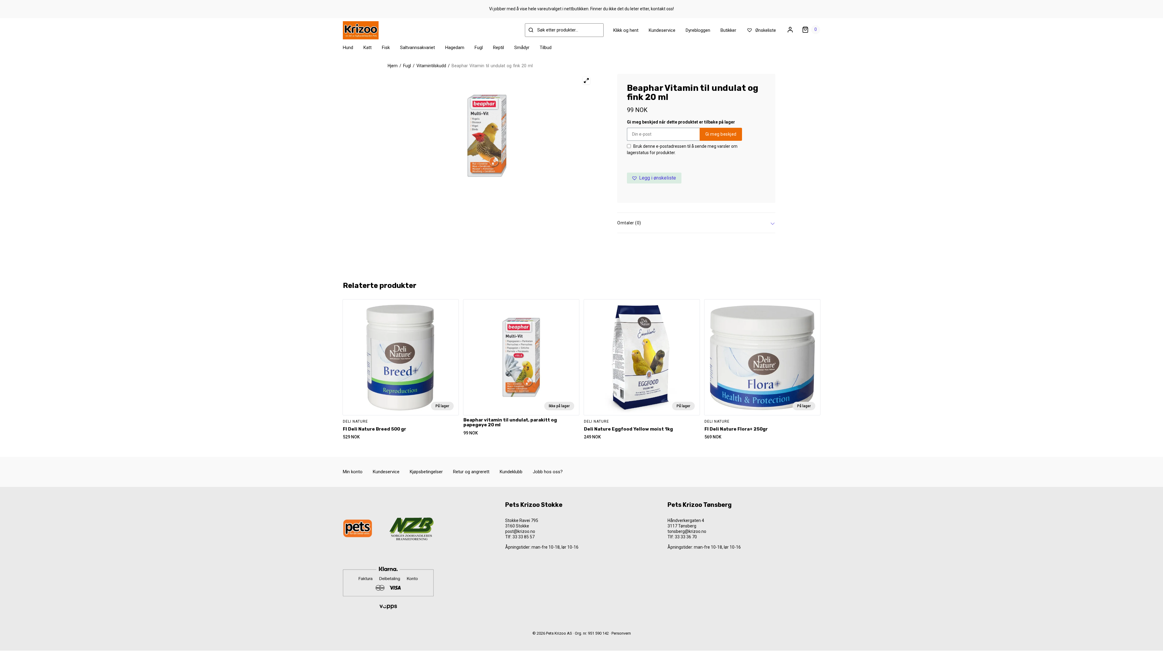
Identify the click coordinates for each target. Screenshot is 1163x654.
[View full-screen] (586, 80)
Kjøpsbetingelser (426, 471)
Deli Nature (355, 421)
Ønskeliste (765, 30)
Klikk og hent (625, 30)
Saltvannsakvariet (417, 47)
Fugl (479, 47)
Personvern (621, 633)
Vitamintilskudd (431, 65)
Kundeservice (662, 30)
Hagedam (454, 47)
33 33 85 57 (523, 536)
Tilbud (546, 47)
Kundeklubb (511, 471)
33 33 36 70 (686, 536)
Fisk (386, 47)
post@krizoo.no (520, 531)
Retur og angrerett (471, 471)
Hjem (393, 65)
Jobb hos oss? (548, 471)
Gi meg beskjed (721, 134)
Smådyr (521, 47)
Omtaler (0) (629, 222)
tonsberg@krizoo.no (687, 531)
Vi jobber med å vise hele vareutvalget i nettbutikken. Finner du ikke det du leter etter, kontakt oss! (581, 8)
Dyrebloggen (698, 30)
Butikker (728, 30)
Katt (367, 47)
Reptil (498, 47)
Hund (348, 47)
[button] (654, 178)
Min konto (353, 471)
